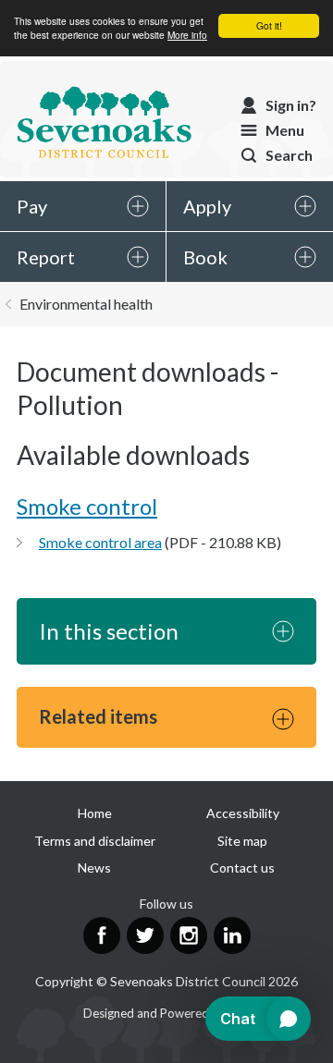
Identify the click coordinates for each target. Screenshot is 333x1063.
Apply (207, 206)
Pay (32, 206)
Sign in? (290, 105)
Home (95, 813)
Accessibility (242, 813)
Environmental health (86, 303)
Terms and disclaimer (94, 841)
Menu (284, 130)
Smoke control (87, 506)
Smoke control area (100, 542)
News (94, 867)
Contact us (242, 867)
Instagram (188, 935)
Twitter (145, 935)
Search (289, 155)
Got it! (269, 25)
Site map (242, 841)
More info (187, 35)
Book (205, 257)
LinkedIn (232, 935)
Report (46, 257)
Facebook (101, 935)
